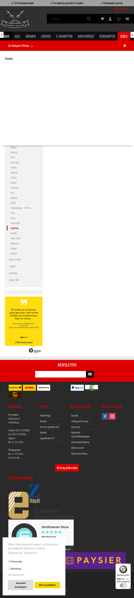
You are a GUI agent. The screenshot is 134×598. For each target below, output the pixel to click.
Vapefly (14, 233)
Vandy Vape (15, 223)
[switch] (123, 585)
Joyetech (14, 172)
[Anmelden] (119, 18)
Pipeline (14, 197)
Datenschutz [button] (15, 552)
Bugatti (14, 147)
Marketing (16, 568)
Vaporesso (15, 243)
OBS (12, 192)
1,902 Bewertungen (24, 342)
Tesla (13, 213)
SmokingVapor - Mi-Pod (20, 208)
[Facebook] (105, 416)
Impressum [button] (30, 552)
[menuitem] (71, 18)
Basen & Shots (15, 259)
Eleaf (13, 157)
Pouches (9, 59)
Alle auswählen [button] (47, 585)
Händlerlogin (45, 415)
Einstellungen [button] (16, 574)
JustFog (14, 177)
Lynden (13, 182)
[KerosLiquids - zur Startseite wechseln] (8, 19)
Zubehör (12, 266)
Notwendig (16, 561)
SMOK (13, 202)
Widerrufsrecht (77, 447)
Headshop (13, 273)
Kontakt (43, 432)
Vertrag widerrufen (67, 468)
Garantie (74, 415)
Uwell (13, 218)
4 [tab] (74, 8)
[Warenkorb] (127, 18)
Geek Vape (15, 162)
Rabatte (43, 421)
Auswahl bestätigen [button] (21, 585)
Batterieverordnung (79, 453)
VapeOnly (14, 228)
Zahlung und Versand (79, 421)
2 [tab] (64, 8)
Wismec (14, 253)
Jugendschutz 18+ (47, 438)
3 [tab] (69, 8)
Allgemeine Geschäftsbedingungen (80, 434)
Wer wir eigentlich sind (49, 427)
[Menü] (129, 566)
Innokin (14, 167)
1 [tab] (59, 8)
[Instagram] (112, 416)
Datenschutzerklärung (80, 442)
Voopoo (14, 248)
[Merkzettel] (102, 18)
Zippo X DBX (14, 280)
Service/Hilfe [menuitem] (123, 9)
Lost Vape (15, 187)
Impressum (75, 427)
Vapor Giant (15, 238)
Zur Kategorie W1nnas (18, 46)
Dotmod (14, 152)
